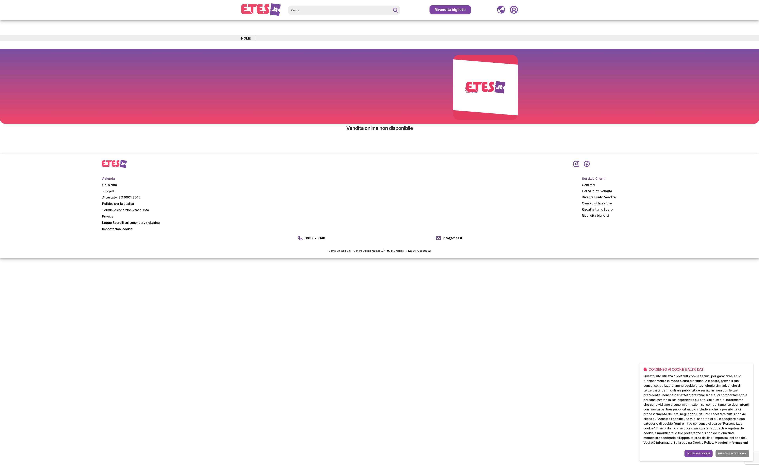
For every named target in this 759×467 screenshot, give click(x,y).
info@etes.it (452, 238)
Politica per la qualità (118, 204)
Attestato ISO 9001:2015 (121, 197)
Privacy (107, 216)
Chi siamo (109, 185)
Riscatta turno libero (597, 209)
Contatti (588, 185)
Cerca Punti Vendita (597, 191)
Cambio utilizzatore (597, 203)
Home (246, 38)
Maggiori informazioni (731, 442)
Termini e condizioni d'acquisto (125, 210)
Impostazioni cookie (117, 229)
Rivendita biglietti (450, 10)
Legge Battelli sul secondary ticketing (131, 223)
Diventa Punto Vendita (599, 197)
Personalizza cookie (732, 453)
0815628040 (315, 238)
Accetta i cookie (698, 453)
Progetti (109, 191)
